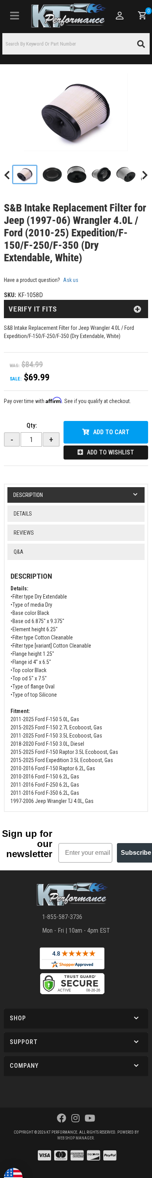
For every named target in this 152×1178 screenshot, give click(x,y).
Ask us (70, 280)
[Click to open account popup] (119, 15)
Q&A (18, 552)
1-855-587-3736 (62, 917)
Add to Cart (111, 432)
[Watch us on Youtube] (90, 1118)
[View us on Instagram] (75, 1118)
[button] (76, 44)
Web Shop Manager (75, 1138)
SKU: (10, 295)
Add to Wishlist (110, 452)
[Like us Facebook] (61, 1118)
